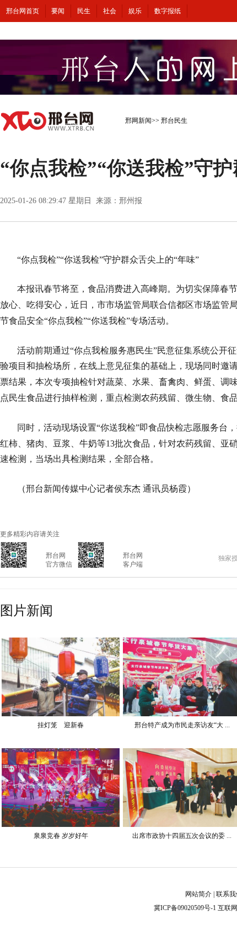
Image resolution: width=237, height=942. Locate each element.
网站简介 (198, 894)
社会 (109, 11)
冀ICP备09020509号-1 (185, 908)
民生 (83, 11)
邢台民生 (174, 120)
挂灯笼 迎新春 (60, 725)
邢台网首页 (22, 11)
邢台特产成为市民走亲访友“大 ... (182, 725)
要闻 (57, 11)
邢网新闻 (138, 120)
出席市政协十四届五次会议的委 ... (181, 836)
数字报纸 (167, 11)
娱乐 (135, 11)
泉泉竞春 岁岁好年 (61, 836)
